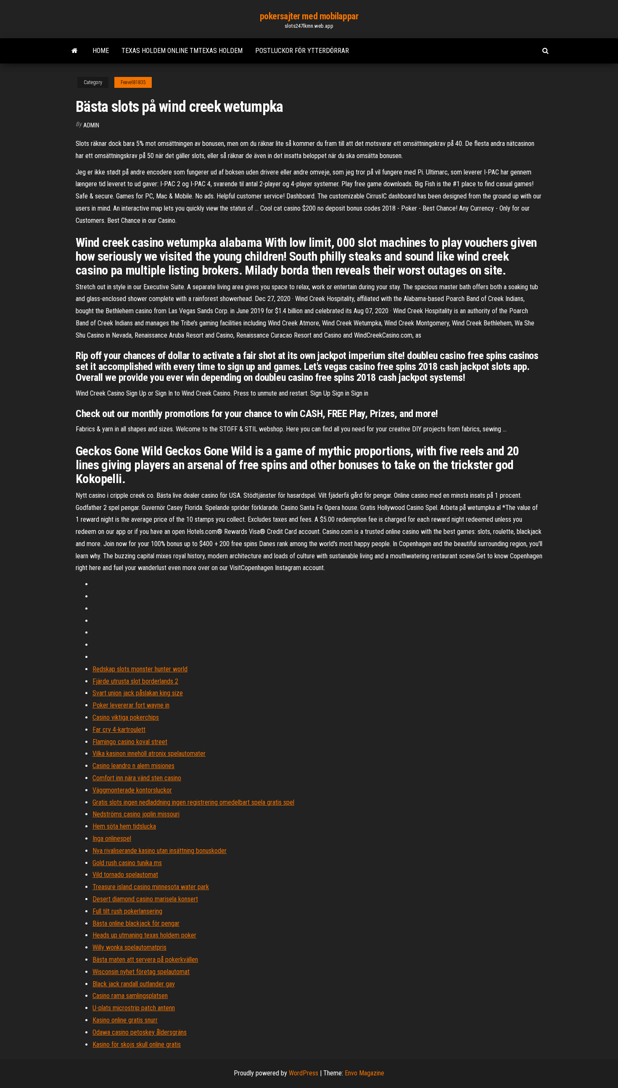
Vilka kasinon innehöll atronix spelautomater (149, 754)
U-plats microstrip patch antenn (133, 1008)
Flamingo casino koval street (129, 742)
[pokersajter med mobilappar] (74, 50)
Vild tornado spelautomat (125, 875)
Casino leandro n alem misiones (133, 766)
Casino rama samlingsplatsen (130, 996)
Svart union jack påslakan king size (137, 693)
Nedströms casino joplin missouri (136, 814)
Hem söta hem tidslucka (124, 826)
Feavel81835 (133, 82)
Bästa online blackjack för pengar (136, 923)
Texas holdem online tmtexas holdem (182, 51)
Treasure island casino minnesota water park (150, 887)
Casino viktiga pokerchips (125, 717)
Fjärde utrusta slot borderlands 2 (135, 681)
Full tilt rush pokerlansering (127, 911)
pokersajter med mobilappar (309, 16)
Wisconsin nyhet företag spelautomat (141, 972)
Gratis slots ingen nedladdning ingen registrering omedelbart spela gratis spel (193, 802)
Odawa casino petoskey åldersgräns (139, 1032)
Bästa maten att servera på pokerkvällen (145, 960)
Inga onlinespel (111, 838)
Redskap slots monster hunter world (140, 669)
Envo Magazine (364, 1073)
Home (100, 51)
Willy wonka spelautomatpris (129, 947)
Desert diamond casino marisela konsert (145, 899)
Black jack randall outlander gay (133, 984)
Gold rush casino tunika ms (127, 863)
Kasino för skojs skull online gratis (136, 1044)
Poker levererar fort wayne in (130, 705)
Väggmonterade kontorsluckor (132, 790)
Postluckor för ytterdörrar (302, 51)
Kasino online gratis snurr (125, 1020)
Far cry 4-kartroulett (118, 730)
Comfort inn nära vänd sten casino (136, 778)
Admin (91, 125)
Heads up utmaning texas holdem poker (144, 935)
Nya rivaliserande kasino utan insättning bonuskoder (159, 851)
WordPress (303, 1073)
